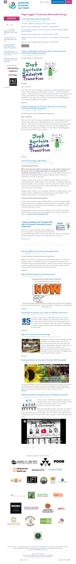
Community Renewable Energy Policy (36, 19)
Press (38, 553)
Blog (27, 110)
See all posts (25, 45)
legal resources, (47, 546)
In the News (28, 55)
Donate (69, 2)
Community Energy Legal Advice (34, 161)
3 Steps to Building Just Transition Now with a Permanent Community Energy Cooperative (43, 52)
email (27, 560)
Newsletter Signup (58, 2)
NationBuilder (67, 560)
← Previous (24, 447)
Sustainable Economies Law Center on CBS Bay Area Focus (44, 313)
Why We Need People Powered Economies (38, 274)
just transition (55, 94)
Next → (33, 447)
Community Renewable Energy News (33, 336)
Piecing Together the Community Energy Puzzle (39, 251)
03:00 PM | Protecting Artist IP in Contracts (11, 53)
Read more (24, 102)
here (29, 239)
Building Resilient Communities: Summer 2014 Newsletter (43, 360)
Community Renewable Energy (31, 21)
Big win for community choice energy (35, 334)
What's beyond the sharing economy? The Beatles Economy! (44, 395)
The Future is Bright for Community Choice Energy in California (38, 23)
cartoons (36, 546)
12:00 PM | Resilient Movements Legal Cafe (10, 47)
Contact (33, 553)
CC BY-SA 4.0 (44, 548)
